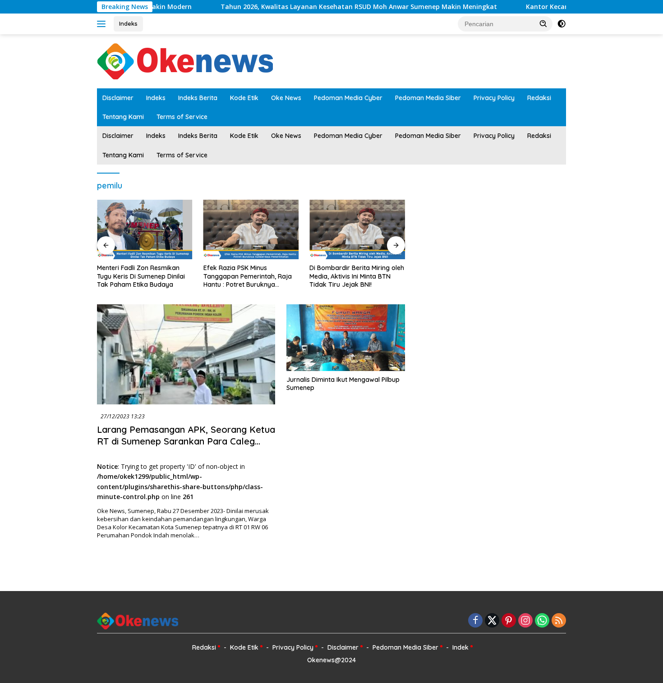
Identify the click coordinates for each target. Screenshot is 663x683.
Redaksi (539, 98)
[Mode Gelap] (561, 24)
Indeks (128, 23)
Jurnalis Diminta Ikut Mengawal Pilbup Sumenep (343, 384)
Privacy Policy (494, 98)
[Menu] (103, 24)
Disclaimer (118, 98)
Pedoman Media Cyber (348, 98)
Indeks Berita (197, 98)
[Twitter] (492, 621)
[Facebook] (475, 621)
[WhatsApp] (542, 621)
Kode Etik (244, 98)
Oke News (286, 98)
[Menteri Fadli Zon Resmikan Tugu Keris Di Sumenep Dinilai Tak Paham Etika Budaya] (145, 229)
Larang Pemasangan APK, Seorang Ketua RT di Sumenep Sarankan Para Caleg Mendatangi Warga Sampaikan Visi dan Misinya (186, 447)
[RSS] (559, 621)
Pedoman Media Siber (428, 98)
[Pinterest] (509, 621)
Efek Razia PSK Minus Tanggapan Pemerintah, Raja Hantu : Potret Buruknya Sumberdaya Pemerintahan (247, 276)
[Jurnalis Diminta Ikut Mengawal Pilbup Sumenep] (345, 337)
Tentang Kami (123, 117)
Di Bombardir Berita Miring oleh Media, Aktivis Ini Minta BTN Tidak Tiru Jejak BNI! (356, 276)
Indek (460, 647)
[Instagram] (525, 621)
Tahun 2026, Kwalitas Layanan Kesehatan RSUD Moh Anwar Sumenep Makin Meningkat (337, 7)
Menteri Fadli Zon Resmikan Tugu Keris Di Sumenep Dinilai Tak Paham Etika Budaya (141, 276)
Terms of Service (182, 117)
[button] (543, 23)
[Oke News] (185, 60)
